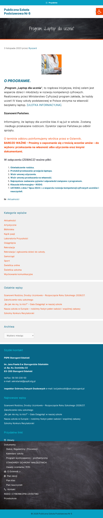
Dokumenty (10, 444)
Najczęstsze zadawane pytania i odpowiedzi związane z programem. (46, 181)
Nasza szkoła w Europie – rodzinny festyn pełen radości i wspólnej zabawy (42, 308)
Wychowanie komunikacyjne (18, 274)
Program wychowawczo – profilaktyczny (27, 458)
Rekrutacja (9, 247)
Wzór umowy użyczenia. (23, 174)
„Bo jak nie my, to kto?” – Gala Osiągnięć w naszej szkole (33, 304)
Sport (7, 260)
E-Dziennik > (14, 471)
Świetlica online (12, 265)
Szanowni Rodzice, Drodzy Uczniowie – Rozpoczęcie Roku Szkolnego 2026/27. (44, 295)
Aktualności (13, 199)
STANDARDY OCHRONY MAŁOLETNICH (26, 462)
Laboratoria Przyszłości (16, 238)
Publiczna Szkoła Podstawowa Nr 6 (17, 11)
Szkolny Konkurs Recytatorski (19, 313)
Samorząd (9, 256)
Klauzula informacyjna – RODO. (26, 184)
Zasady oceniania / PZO (18, 467)
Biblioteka (9, 229)
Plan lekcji (11, 476)
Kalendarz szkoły (14, 453)
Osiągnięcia (10, 243)
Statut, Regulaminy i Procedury (22, 449)
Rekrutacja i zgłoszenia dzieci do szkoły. (24, 251)
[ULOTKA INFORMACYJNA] (44, 105)
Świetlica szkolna (13, 269)
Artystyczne (10, 225)
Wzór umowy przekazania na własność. (31, 177)
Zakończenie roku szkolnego (18, 299)
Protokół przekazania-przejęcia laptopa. (31, 170)
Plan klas (10, 480)
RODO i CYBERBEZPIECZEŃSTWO (21, 494)
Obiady (10, 440)
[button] (99, 11)
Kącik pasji (9, 234)
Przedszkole (10, 498)
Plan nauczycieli (14, 485)
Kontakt (11, 489)
